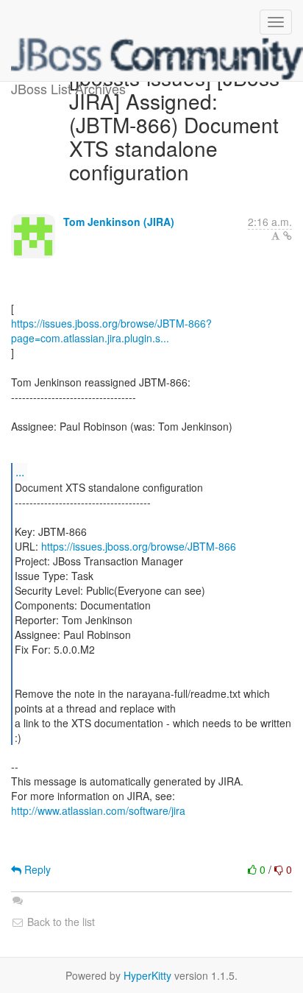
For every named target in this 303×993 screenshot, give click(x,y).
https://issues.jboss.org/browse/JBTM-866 (138, 546)
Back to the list (59, 921)
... (19, 471)
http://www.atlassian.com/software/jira (98, 810)
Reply (36, 869)
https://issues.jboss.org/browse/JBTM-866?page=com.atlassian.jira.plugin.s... (111, 330)
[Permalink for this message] (287, 235)
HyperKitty (147, 975)
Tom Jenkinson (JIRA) (118, 221)
